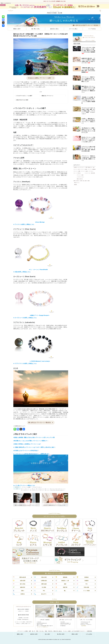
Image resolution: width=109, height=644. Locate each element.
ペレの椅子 (32, 490)
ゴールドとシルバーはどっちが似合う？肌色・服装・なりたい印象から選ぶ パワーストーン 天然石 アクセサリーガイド (88, 110)
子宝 (86, 584)
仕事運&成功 (44, 580)
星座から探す (75, 634)
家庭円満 (65, 587)
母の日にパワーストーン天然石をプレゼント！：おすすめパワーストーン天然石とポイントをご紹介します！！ (88, 139)
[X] (3, 22)
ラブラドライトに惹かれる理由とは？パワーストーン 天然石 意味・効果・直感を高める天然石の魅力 (88, 149)
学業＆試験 (86, 587)
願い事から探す (61, 634)
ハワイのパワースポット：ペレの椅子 (24, 95)
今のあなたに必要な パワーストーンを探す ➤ (41, 78)
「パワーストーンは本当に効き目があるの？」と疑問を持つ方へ (32, 454)
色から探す (47, 634)
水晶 (59, 490)
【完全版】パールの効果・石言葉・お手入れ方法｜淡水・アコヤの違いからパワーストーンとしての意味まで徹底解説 (88, 100)
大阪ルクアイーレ (76, 182)
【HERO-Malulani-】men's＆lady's (40, 361)
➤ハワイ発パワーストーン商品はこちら (24, 485)
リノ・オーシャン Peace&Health (38, 269)
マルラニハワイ (37, 490)
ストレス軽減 (86, 590)
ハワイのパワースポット (37, 487)
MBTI (86, 167)
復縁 (65, 584)
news (93, 167)
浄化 (44, 590)
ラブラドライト (43, 490)
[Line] (3, 16)
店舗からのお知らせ (80, 178)
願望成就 (65, 577)
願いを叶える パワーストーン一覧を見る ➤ (40, 422)
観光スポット (63, 490)
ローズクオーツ (48, 490)
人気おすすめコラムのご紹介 (22, 100)
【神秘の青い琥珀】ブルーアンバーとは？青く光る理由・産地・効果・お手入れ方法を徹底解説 (88, 70)
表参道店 (75, 184)
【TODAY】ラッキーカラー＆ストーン (79, 167)
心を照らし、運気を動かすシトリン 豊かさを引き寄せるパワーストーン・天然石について (88, 121)
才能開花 (86, 580)
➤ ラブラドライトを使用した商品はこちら (25, 363)
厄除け (22, 590)
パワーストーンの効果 (26, 487)
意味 (57, 490)
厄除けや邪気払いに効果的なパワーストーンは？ (27, 444)
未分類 (81, 180)
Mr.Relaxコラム (90, 167)
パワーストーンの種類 (76, 171)
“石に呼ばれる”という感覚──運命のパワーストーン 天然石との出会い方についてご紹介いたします (89, 130)
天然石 (54, 490)
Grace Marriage (40, 222)
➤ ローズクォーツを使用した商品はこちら (25, 317)
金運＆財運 (22, 580)
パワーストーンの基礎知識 (91, 169)
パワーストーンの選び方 (84, 171)
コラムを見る (89, 634)
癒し (65, 590)
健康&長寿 (22, 587)
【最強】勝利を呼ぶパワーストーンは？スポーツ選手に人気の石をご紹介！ (35, 447)
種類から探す (20, 634)
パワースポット (91, 171)
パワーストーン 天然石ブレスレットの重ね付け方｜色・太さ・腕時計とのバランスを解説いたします (88, 79)
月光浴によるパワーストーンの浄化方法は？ (26, 450)
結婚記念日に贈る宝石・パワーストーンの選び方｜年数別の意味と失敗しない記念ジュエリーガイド (88, 60)
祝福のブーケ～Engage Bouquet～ (40, 315)
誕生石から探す (34, 634)
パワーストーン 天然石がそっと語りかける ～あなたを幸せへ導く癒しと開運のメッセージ (88, 158)
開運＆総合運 (23, 577)
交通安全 (23, 594)
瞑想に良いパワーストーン (47, 95)
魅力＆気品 (22, 584)
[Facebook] (3, 19)
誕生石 (86, 180)
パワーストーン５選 (76, 169)
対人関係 (44, 587)
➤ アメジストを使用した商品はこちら (23, 224)
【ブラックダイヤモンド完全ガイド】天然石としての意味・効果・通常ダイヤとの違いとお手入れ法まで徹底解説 (88, 50)
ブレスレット (28, 490)
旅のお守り (43, 594)
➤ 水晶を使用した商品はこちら (22, 272)
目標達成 (86, 577)
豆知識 (88, 180)
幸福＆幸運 (43, 577)
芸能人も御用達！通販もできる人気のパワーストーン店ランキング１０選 (34, 437)
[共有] (3, 25)
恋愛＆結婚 (43, 584)
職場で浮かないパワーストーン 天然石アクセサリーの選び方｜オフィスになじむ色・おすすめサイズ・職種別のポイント (88, 89)
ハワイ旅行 (23, 490)
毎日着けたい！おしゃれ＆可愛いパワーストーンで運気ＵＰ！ (31, 440)
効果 (51, 490)
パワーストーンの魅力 (80, 174)
